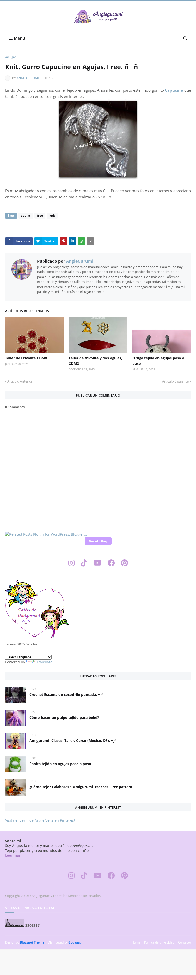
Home (136, 942)
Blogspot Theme (32, 942)
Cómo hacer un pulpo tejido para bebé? (64, 717)
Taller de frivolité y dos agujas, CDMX (95, 361)
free (40, 215)
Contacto (184, 942)
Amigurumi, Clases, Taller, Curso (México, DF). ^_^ (72, 740)
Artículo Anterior (19, 381)
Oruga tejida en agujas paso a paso (158, 361)
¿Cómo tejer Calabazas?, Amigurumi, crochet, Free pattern (80, 786)
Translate (44, 662)
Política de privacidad (159, 942)
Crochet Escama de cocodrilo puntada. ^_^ (66, 694)
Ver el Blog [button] (98, 541)
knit (52, 215)
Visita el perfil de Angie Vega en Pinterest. (40, 820)
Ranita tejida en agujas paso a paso (60, 763)
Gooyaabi (75, 942)
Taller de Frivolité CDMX (26, 358)
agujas (11, 57)
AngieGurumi (28, 78)
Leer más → (15, 855)
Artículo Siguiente (175, 381)
